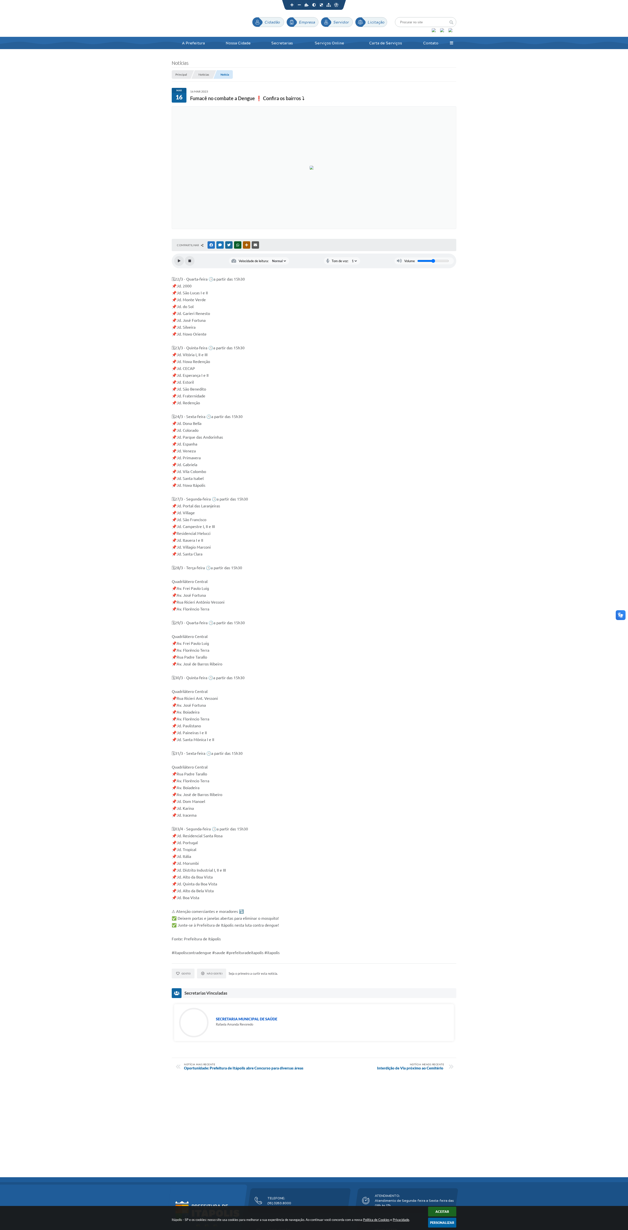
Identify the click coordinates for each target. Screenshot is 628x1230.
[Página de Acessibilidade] (336, 5)
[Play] (179, 261)
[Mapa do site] (328, 5)
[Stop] (190, 261)
